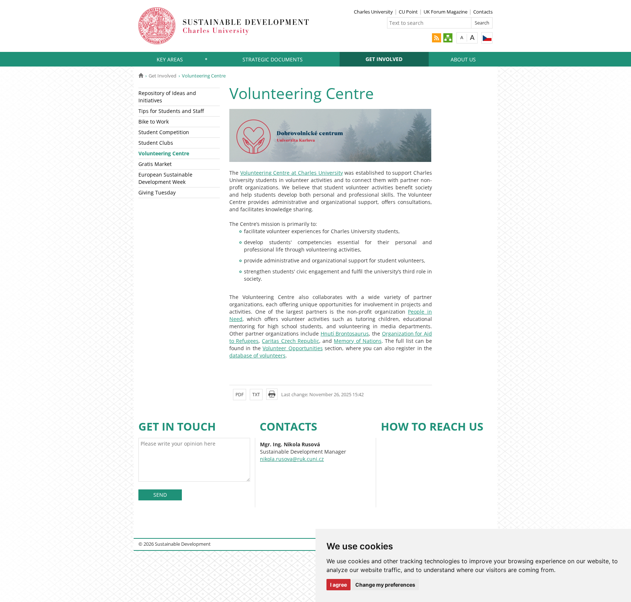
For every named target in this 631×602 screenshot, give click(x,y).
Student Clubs (155, 142)
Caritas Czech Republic (290, 340)
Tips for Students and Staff (171, 110)
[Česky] (487, 37)
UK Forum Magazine (445, 11)
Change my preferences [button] (385, 585)
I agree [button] (338, 585)
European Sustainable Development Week (165, 178)
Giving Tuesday (157, 192)
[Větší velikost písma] (472, 37)
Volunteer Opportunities (292, 348)
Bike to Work (153, 121)
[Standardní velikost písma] (462, 37)
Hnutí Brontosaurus (345, 333)
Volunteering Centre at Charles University (291, 172)
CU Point (408, 11)
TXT (256, 394)
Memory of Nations (357, 340)
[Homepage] (140, 75)
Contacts (483, 11)
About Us (463, 59)
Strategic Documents (272, 59)
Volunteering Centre (163, 153)
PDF (240, 394)
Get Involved (384, 59)
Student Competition (163, 132)
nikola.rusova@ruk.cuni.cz (292, 458)
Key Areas (170, 59)
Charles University (373, 11)
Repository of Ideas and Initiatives (167, 97)
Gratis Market (155, 163)
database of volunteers (257, 355)
